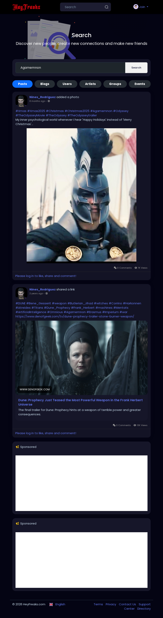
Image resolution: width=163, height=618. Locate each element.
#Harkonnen (132, 303)
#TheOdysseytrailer (82, 115)
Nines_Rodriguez (42, 97)
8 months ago (37, 101)
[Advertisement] (81, 483)
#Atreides (23, 308)
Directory (144, 608)
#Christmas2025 (77, 111)
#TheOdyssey (56, 115)
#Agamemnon (101, 111)
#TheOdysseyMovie (30, 115)
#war (123, 312)
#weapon (59, 303)
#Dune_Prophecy (57, 308)
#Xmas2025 (36, 111)
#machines (104, 308)
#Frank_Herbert (83, 308)
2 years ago (36, 293)
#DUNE (20, 303)
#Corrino (115, 303)
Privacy (111, 604)
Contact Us (128, 604)
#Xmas (21, 111)
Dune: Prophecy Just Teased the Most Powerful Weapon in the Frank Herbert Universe (80, 402)
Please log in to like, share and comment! (45, 276)
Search (136, 67)
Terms (99, 604)
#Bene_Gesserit (38, 303)
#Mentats (120, 308)
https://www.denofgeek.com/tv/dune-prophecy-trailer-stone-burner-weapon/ (75, 316)
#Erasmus (93, 312)
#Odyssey (120, 111)
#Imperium (110, 312)
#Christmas (55, 111)
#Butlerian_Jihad (80, 303)
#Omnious (55, 312)
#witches (101, 303)
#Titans (37, 308)
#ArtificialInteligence (31, 312)
